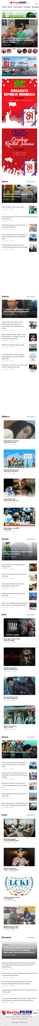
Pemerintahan (17, 7)
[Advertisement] (19, 275)
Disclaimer (14, 1018)
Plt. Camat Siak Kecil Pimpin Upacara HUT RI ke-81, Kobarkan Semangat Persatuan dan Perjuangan (17, 984)
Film (4, 614)
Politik (4, 7)
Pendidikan (27, 7)
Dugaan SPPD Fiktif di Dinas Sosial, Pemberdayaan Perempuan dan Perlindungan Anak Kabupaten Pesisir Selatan (13, 326)
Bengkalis (7, 937)
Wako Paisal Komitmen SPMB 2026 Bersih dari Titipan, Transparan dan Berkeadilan (14, 805)
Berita (5, 181)
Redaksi (18, 1016)
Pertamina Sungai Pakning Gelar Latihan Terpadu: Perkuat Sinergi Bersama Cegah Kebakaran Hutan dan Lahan (19, 1000)
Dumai (5, 737)
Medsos (6, 416)
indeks (7, 1016)
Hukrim (10, 7)
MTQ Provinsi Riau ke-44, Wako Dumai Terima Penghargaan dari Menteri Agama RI (14, 786)
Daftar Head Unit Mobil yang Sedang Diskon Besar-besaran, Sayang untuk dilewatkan (15, 605)
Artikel (5, 539)
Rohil (5, 815)
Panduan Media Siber (26, 1016)
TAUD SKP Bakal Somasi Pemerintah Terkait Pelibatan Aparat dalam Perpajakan (15, 247)
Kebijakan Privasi (22, 1018)
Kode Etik (13, 1016)
